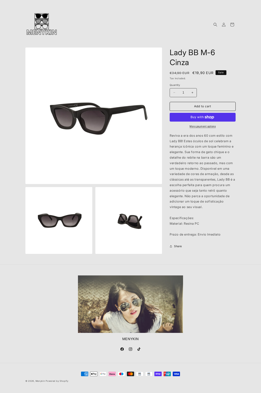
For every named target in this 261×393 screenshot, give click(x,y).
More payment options (203, 126)
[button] (215, 24)
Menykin (40, 381)
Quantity (175, 84)
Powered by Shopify (57, 381)
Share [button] (178, 246)
